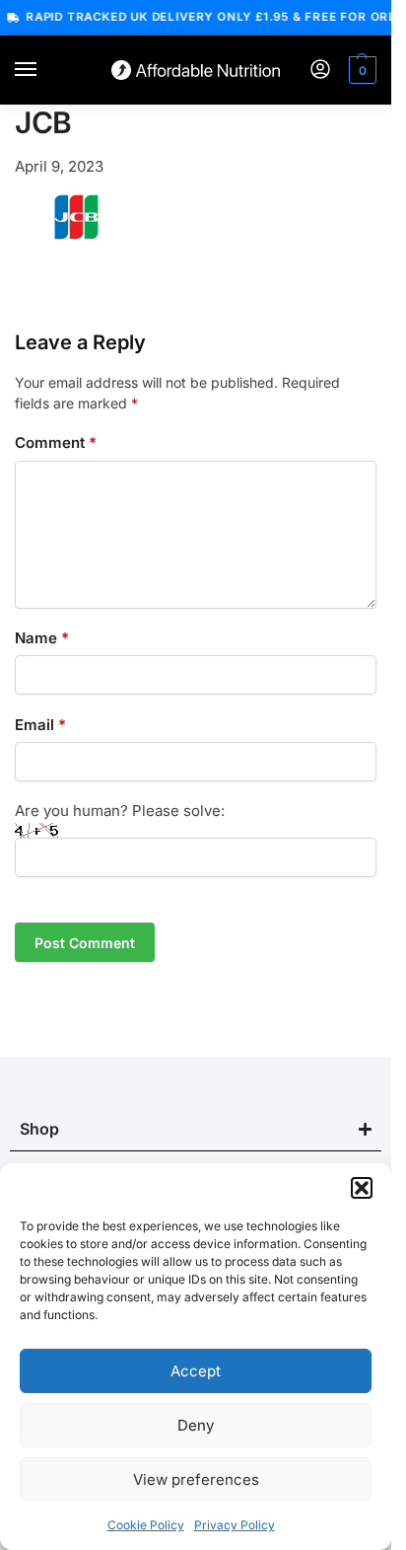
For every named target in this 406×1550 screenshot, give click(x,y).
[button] (362, 1188)
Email (40, 724)
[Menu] (44, 70)
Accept (195, 1371)
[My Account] (320, 70)
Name (42, 637)
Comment (56, 442)
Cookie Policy (145, 1524)
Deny (195, 1425)
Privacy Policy (234, 1524)
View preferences (196, 1479)
